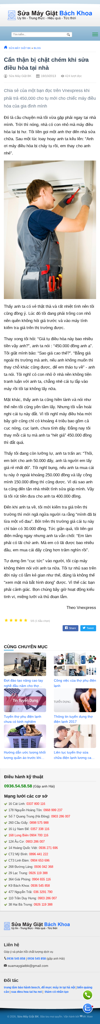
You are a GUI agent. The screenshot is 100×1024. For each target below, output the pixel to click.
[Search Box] (69, 34)
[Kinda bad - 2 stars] (11, 620)
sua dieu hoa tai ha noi (26, 991)
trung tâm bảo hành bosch (22, 987)
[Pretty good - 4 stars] (20, 620)
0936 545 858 (16, 958)
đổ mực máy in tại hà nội (58, 987)
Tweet (90, 628)
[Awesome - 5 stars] (25, 620)
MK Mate (87, 1016)
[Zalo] (88, 1008)
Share (72, 628)
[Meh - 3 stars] (16, 620)
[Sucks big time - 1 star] (6, 620)
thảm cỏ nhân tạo (56, 991)
